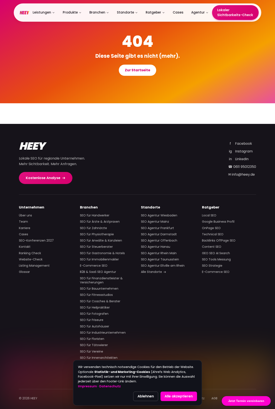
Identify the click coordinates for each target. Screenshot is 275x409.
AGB (214, 398)
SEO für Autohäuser (94, 326)
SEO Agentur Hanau (155, 247)
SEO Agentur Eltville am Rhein (163, 266)
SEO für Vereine (91, 352)
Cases (178, 12)
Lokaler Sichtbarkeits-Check (235, 12)
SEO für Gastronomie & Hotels (102, 253)
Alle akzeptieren (179, 396)
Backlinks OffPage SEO (218, 241)
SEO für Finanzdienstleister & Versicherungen (101, 280)
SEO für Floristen (92, 339)
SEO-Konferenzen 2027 (36, 241)
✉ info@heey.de (241, 174)
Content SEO (211, 247)
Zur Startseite (137, 70)
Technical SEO (212, 234)
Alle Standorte (151, 272)
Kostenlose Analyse (43, 177)
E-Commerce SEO (93, 266)
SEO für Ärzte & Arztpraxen (100, 222)
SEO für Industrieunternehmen (103, 333)
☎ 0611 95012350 (242, 166)
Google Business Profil (218, 222)
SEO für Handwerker (94, 215)
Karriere (24, 228)
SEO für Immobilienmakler (99, 259)
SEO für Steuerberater (96, 247)
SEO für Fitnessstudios (96, 295)
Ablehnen (146, 396)
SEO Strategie (212, 266)
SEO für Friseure (91, 320)
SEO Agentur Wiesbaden (159, 215)
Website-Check (31, 259)
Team (23, 222)
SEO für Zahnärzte (93, 228)
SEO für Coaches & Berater (100, 301)
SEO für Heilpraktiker (95, 308)
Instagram (241, 151)
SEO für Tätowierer (94, 345)
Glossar (24, 272)
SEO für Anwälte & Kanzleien (101, 241)
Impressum (87, 386)
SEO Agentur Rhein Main (159, 253)
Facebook (241, 143)
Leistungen (42, 12)
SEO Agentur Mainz (155, 222)
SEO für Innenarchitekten (99, 358)
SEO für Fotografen (94, 314)
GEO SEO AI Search (216, 253)
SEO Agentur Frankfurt (157, 228)
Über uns (25, 215)
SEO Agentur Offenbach (159, 241)
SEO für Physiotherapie (97, 234)
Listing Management (34, 266)
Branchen (97, 12)
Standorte (125, 12)
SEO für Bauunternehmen (99, 289)
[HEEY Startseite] (24, 13)
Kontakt (25, 247)
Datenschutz (110, 386)
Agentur (198, 12)
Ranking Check (30, 253)
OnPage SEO (211, 228)
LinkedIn (239, 159)
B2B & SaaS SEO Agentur (98, 272)
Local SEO (209, 215)
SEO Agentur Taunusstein (160, 259)
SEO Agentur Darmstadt (159, 234)
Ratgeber (153, 12)
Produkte (70, 12)
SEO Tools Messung (216, 259)
